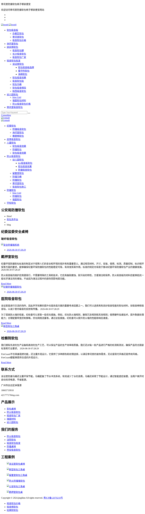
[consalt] (5, 118)
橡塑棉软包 (18, 136)
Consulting (6, 115)
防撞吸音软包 (19, 129)
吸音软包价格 (19, 40)
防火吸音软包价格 (21, 104)
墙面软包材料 (19, 100)
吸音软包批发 (13, 60)
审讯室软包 (18, 37)
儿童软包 (11, 143)
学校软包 (11, 203)
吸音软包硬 (18, 50)
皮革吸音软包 (13, 139)
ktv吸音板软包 (25, 163)
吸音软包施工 (19, 187)
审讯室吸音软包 (15, 107)
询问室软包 (12, 44)
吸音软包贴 (18, 81)
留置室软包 (18, 173)
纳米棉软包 (12, 47)
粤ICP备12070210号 (53, 498)
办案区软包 (18, 33)
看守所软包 (23, 71)
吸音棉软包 (12, 507)
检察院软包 (12, 510)
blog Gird (16, 97)
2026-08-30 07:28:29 (16, 250)
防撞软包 (17, 149)
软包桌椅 (11, 409)
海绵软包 (22, 74)
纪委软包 (11, 126)
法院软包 (11, 440)
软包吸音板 (12, 30)
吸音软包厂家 (19, 57)
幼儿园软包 (12, 94)
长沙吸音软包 (19, 54)
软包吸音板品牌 (26, 67)
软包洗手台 (12, 219)
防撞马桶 (17, 176)
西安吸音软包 (13, 450)
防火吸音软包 (13, 156)
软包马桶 (17, 84)
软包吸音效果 (19, 77)
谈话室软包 (18, 64)
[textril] (5, 24)
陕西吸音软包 (19, 91)
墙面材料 (11, 419)
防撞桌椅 (11, 446)
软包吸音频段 (19, 88)
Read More (6, 283)
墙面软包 (17, 199)
